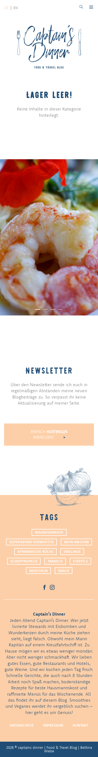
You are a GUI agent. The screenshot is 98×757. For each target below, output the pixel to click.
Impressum (53, 725)
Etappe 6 (80, 561)
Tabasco (55, 561)
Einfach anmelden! (49, 434)
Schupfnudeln (23, 561)
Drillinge (72, 551)
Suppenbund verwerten (31, 542)
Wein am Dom (76, 542)
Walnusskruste (49, 532)
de (6, 7)
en (15, 7)
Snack (63, 570)
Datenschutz (21, 725)
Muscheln (38, 570)
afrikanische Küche (35, 551)
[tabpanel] (49, 237)
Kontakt (80, 725)
